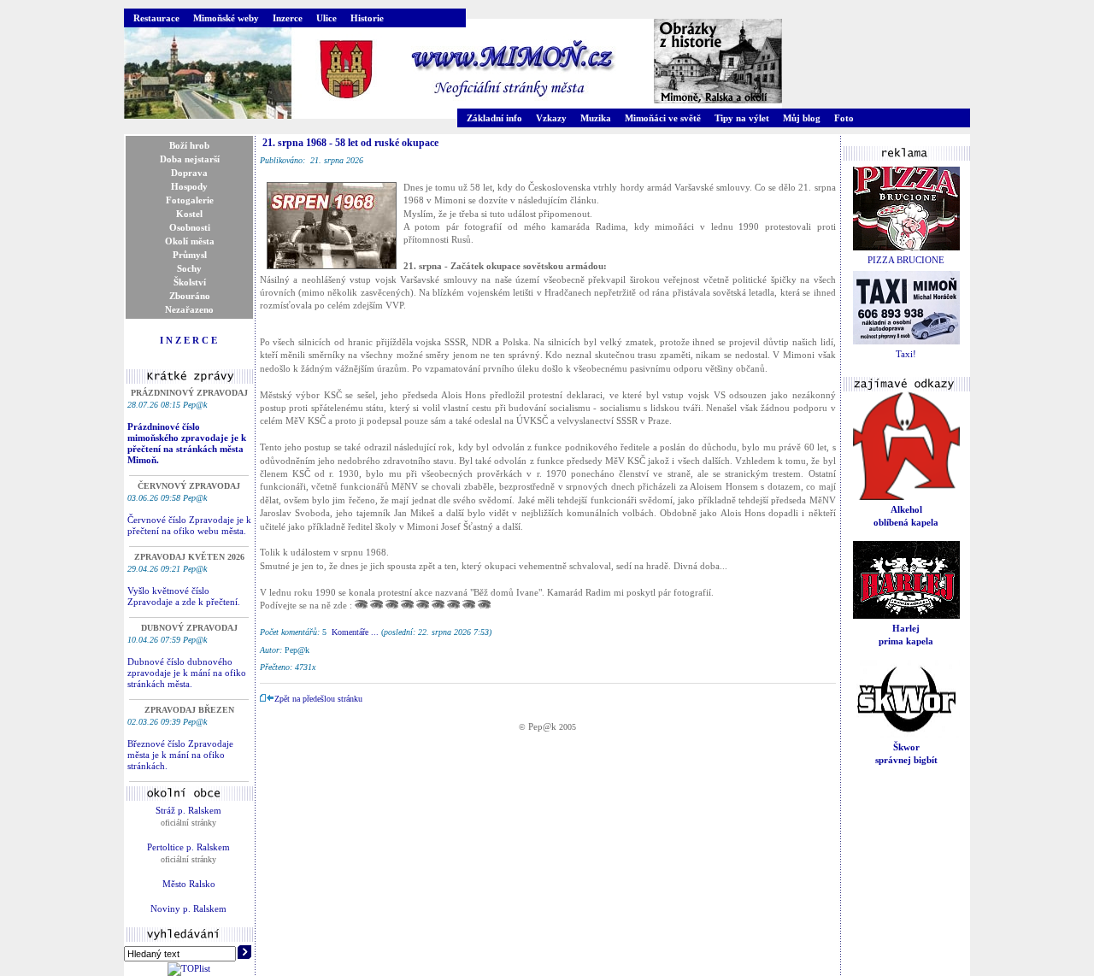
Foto (844, 118)
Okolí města (190, 241)
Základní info (494, 118)
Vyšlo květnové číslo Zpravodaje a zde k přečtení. (183, 596)
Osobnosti (189, 227)
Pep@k (542, 726)
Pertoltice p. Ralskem (188, 847)
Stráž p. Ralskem (188, 810)
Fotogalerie (190, 200)
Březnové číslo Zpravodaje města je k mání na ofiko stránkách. (180, 754)
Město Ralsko (188, 884)
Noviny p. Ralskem (188, 908)
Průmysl (190, 255)
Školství (190, 282)
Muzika (595, 118)
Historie (367, 18)
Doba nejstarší (190, 159)
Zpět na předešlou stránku (318, 698)
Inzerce (288, 18)
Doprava (189, 173)
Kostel (189, 214)
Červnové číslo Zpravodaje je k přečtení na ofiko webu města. (189, 525)
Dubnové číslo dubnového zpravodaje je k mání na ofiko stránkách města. (186, 672)
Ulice (326, 18)
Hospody (189, 186)
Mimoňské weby (226, 18)
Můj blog (801, 118)
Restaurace (156, 18)
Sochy (189, 268)
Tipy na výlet (742, 118)
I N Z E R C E (188, 340)
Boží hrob (189, 145)
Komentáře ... (355, 632)
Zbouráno (189, 296)
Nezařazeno (189, 309)
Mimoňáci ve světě (663, 118)
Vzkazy (551, 118)
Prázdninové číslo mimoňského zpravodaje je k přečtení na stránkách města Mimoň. (186, 443)
